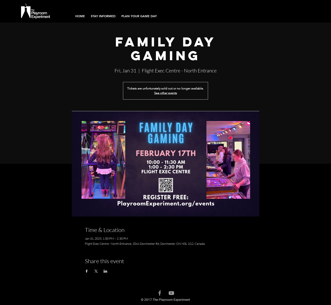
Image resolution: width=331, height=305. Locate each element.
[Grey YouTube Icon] (171, 293)
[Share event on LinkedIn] (105, 271)
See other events (165, 93)
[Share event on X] (96, 271)
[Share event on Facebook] (86, 271)
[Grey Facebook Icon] (159, 293)
